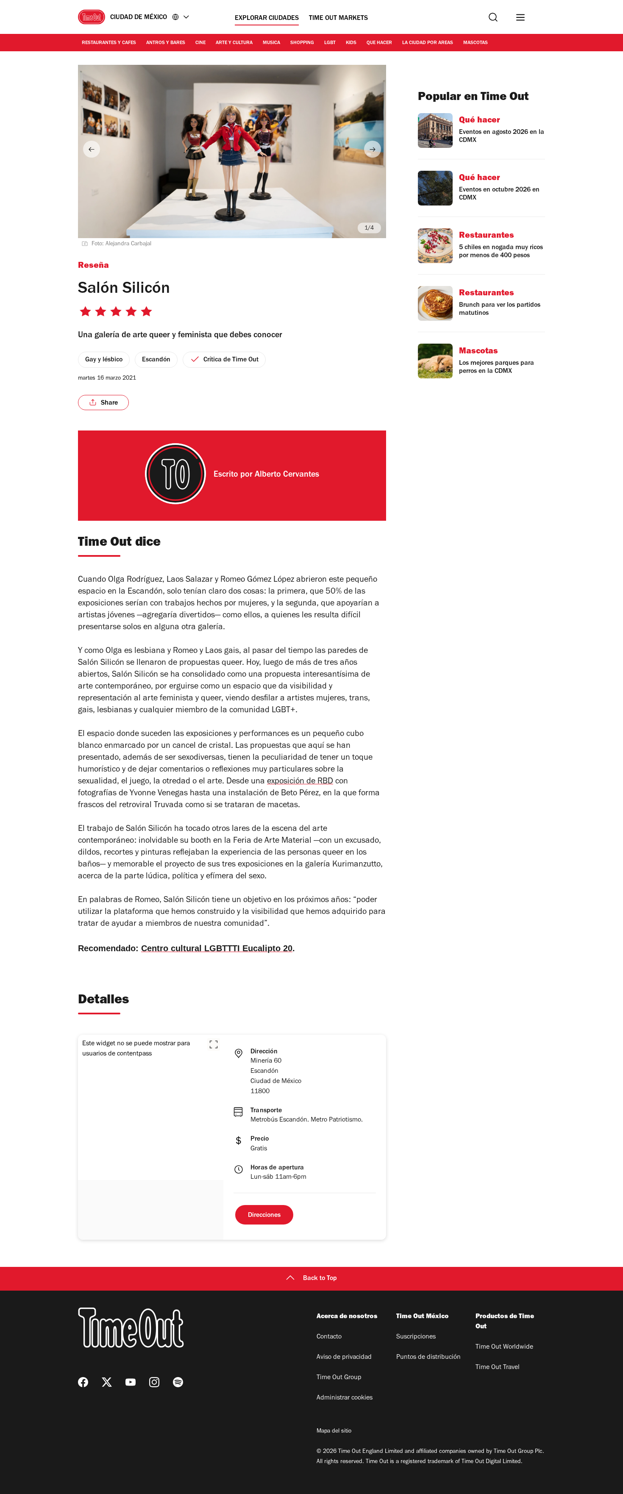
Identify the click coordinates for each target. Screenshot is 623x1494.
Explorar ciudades (267, 18)
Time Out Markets (338, 18)
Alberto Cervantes (287, 475)
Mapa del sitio (334, 1432)
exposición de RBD (300, 782)
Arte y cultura (234, 43)
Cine (200, 43)
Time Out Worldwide (504, 1347)
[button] (213, 1044)
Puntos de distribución (428, 1357)
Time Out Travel (498, 1367)
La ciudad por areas (427, 43)
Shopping (302, 43)
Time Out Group (339, 1378)
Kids (351, 43)
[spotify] (178, 1382)
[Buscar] (493, 17)
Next (372, 149)
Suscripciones (416, 1337)
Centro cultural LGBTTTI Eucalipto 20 (216, 948)
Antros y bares (165, 43)
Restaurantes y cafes (109, 43)
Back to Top (320, 1278)
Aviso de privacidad (344, 1357)
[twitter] (107, 1382)
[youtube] (130, 1382)
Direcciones (264, 1215)
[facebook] (83, 1382)
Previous (91, 149)
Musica (271, 43)
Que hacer (379, 43)
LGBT (330, 43)
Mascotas (475, 43)
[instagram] (154, 1382)
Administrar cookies (345, 1398)
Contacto (329, 1337)
